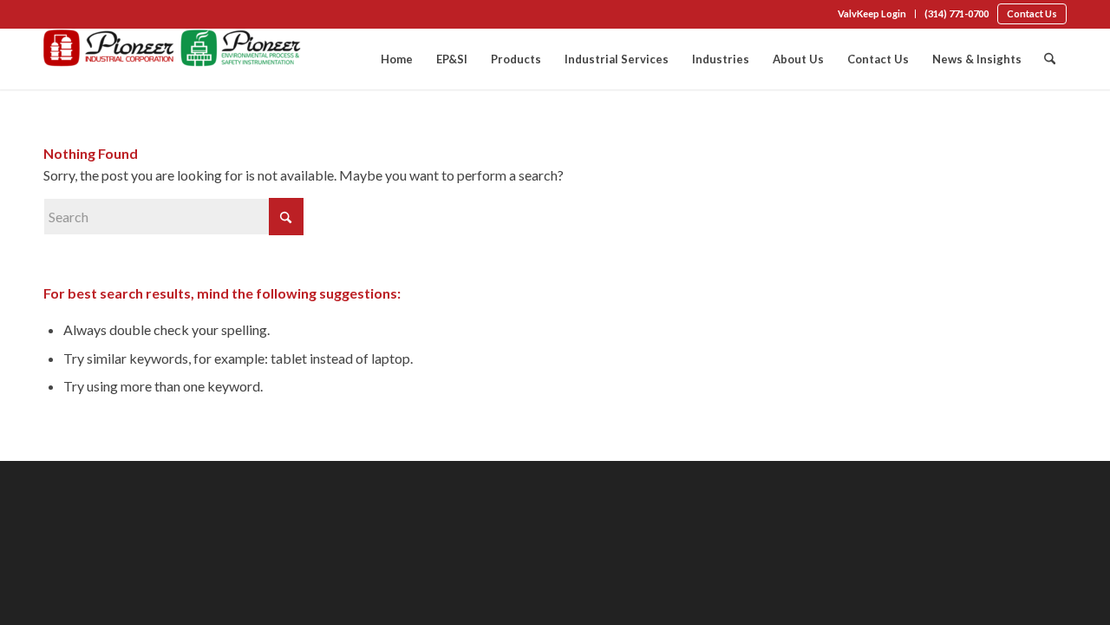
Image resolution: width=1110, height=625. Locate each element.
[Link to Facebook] (49, 16)
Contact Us (1032, 13)
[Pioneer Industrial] (173, 59)
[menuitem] (872, 14)
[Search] (1050, 59)
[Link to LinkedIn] (75, 16)
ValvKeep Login (872, 13)
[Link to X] (101, 16)
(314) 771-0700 (956, 13)
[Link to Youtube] (127, 16)
